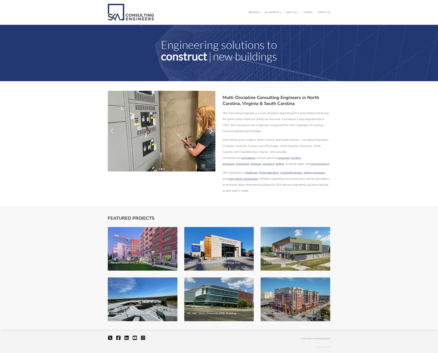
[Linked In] (126, 338)
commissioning (320, 164)
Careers (308, 12)
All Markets (272, 12)
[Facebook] (118, 338)
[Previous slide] (113, 131)
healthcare (251, 173)
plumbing (268, 164)
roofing (279, 164)
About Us (291, 12)
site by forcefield (323, 347)
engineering (248, 158)
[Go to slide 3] (164, 169)
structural (283, 158)
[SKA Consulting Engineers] (131, 12)
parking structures (314, 173)
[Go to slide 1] (159, 169)
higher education (269, 173)
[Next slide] (210, 131)
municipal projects (291, 173)
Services (253, 12)
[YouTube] (134, 338)
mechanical (242, 164)
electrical (255, 164)
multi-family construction (243, 179)
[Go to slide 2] (162, 169)
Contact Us (323, 12)
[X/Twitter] (110, 338)
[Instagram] (143, 338)
